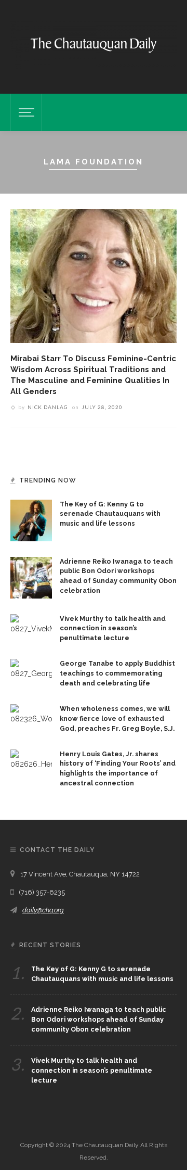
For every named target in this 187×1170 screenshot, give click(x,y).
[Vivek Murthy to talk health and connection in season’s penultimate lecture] (31, 623)
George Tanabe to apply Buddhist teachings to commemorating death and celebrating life (117, 673)
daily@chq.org (43, 910)
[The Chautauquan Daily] (93, 44)
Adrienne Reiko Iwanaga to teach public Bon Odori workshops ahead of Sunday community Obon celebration (98, 1019)
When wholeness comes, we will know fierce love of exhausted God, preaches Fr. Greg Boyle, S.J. (117, 718)
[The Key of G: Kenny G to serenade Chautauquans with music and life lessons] (31, 519)
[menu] (25, 112)
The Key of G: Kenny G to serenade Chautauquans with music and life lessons (110, 514)
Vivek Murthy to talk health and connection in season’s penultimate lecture (113, 628)
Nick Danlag (48, 407)
